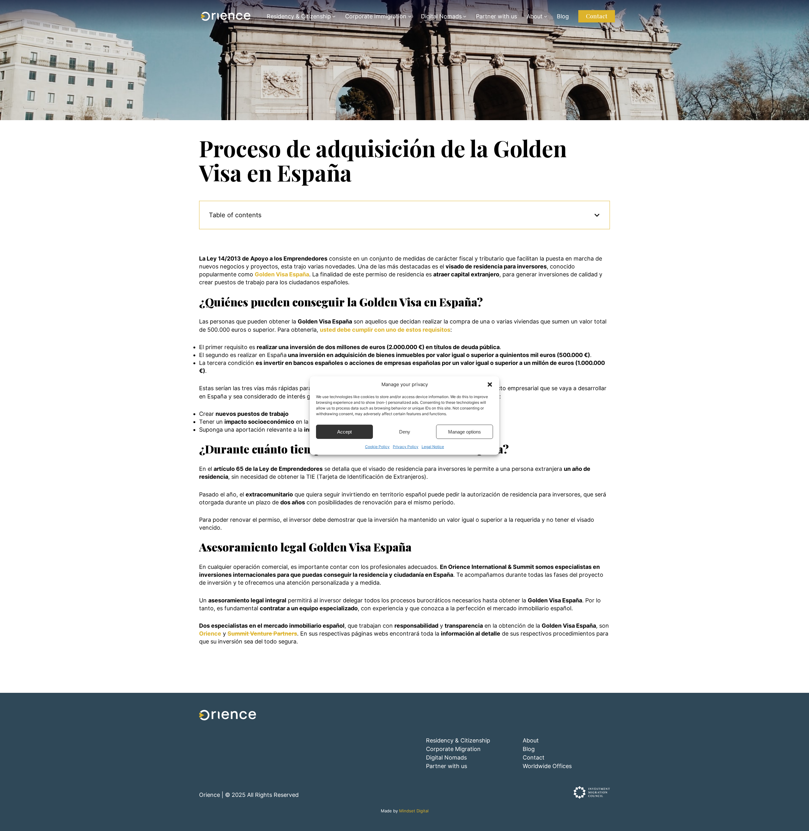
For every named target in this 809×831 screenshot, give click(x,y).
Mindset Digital (414, 811)
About (534, 16)
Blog (529, 749)
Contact (596, 16)
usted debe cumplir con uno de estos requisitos (385, 329)
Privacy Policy (405, 446)
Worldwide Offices (547, 766)
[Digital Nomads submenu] (464, 16)
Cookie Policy (377, 446)
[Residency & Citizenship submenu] (334, 16)
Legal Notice (433, 446)
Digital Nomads (441, 16)
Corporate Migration (453, 749)
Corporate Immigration (375, 16)
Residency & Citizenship (299, 16)
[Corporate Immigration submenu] (409, 16)
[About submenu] (545, 16)
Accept (344, 431)
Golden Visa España (282, 274)
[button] (490, 384)
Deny (404, 431)
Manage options (464, 431)
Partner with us (446, 766)
